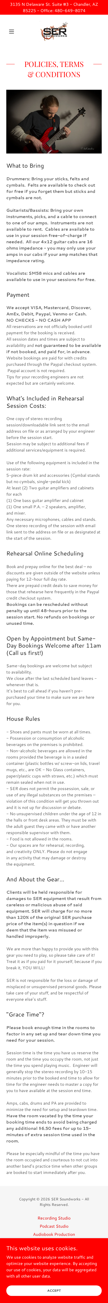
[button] (13, 31)
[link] (54, 31)
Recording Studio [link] (54, 1218)
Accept (54, 1290)
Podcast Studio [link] (54, 1226)
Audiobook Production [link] (54, 1234)
